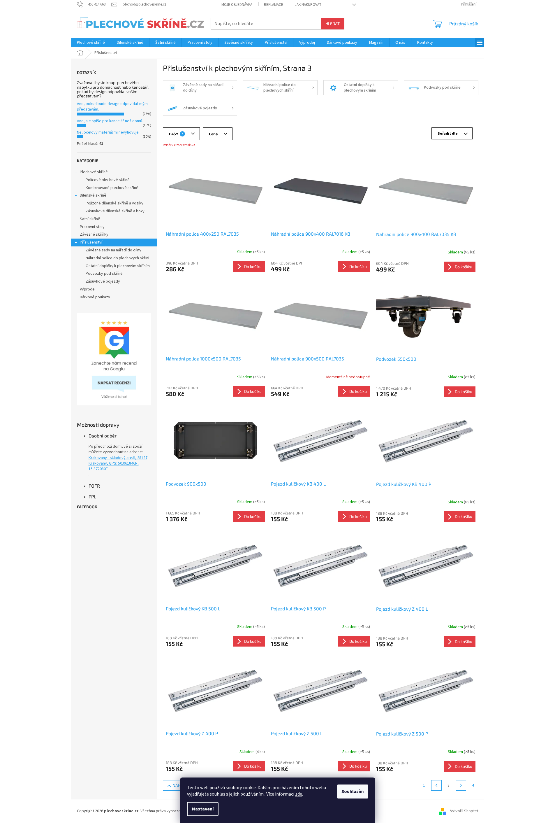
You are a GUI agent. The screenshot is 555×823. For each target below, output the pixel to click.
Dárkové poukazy (95, 297)
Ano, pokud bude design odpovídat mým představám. (112, 106)
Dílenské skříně (93, 195)
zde (298, 794)
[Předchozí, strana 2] (436, 785)
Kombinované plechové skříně (112, 188)
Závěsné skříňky (94, 234)
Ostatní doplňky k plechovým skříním (118, 266)
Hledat (332, 23)
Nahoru (180, 785)
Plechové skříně (94, 172)
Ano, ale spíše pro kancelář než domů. (110, 121)
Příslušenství (91, 242)
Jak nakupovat (308, 4)
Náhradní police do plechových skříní (117, 258)
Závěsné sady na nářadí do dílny (113, 250)
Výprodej (88, 289)
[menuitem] (91, 42)
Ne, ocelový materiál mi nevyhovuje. (108, 132)
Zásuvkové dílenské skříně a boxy (115, 211)
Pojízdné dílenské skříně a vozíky (114, 203)
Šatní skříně (90, 219)
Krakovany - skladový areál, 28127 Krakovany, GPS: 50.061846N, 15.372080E (118, 463)
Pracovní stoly (92, 227)
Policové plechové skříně (108, 180)
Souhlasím (352, 791)
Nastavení (203, 809)
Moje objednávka (236, 4)
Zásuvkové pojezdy (103, 281)
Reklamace (273, 4)
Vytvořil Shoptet (464, 811)
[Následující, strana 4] (461, 785)
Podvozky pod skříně (104, 273)
